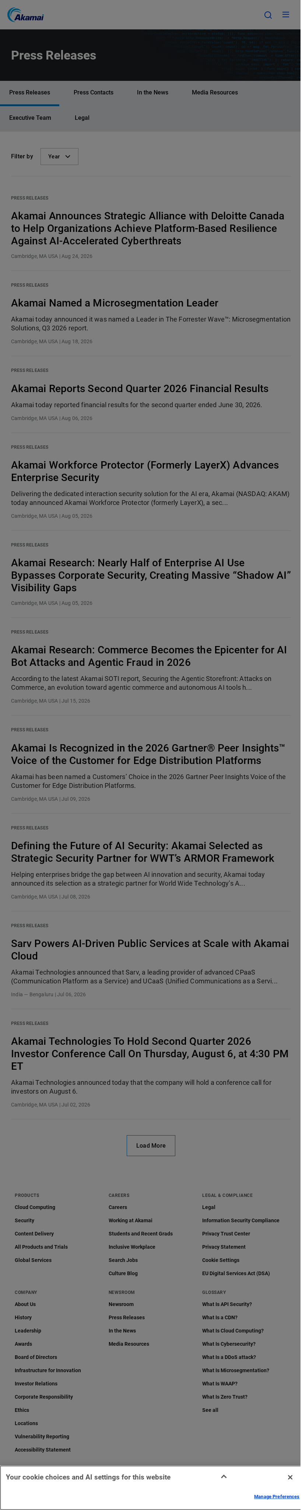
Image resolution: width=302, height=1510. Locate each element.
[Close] (290, 1477)
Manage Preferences (276, 1496)
